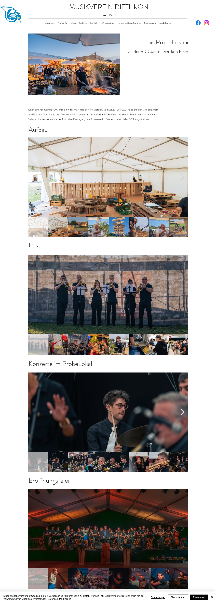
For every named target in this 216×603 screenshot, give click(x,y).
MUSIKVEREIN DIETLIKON (108, 7)
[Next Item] (182, 177)
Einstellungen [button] (158, 597)
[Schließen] (212, 597)
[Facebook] (198, 22)
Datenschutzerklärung (59, 598)
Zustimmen (199, 597)
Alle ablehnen (178, 597)
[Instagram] (206, 22)
